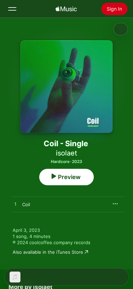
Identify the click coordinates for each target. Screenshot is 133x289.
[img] (66, 9)
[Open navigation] (12, 8)
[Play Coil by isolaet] (15, 204)
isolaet (66, 153)
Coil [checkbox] (26, 204)
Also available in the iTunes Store (48, 252)
